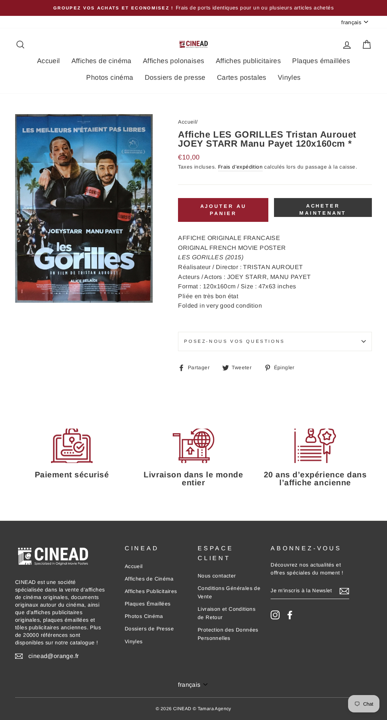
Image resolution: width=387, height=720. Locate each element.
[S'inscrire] (344, 591)
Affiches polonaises (173, 61)
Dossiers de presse (175, 77)
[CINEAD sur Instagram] (275, 614)
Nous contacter (217, 576)
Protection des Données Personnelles (228, 634)
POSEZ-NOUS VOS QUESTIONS (234, 341)
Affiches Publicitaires (151, 591)
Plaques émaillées (321, 61)
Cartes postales (241, 77)
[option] (193, 8)
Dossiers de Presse (149, 629)
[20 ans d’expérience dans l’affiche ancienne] (315, 446)
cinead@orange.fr (53, 656)
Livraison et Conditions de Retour (226, 613)
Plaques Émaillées (148, 604)
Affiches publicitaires (248, 61)
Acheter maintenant (322, 209)
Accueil (48, 61)
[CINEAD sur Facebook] (289, 614)
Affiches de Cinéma (149, 579)
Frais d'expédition (240, 167)
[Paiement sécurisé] (71, 446)
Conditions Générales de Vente (229, 592)
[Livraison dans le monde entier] (193, 446)
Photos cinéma (109, 77)
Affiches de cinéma (101, 61)
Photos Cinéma (144, 616)
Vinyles (289, 77)
